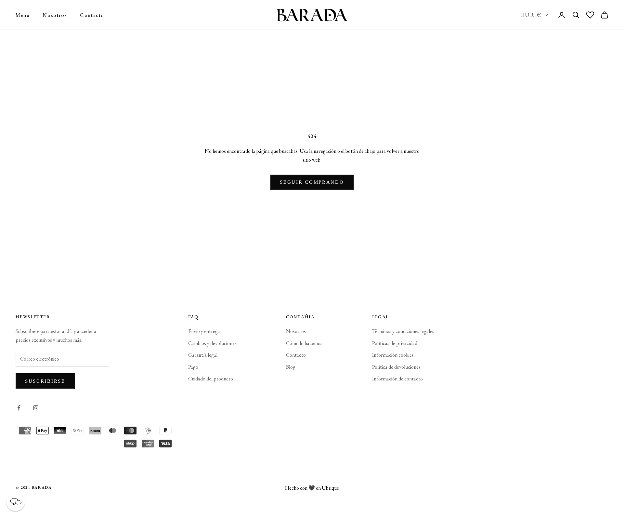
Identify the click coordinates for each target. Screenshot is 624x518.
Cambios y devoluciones (212, 343)
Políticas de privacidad (394, 343)
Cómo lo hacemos (304, 343)
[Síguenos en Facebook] (19, 408)
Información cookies (393, 355)
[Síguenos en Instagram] (35, 408)
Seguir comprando (312, 182)
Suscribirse (45, 381)
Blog (290, 367)
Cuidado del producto (210, 378)
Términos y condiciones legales (403, 331)
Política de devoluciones (396, 367)
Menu (23, 15)
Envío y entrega (204, 331)
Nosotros (55, 15)
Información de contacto (397, 378)
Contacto (92, 15)
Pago (193, 367)
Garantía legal (202, 355)
